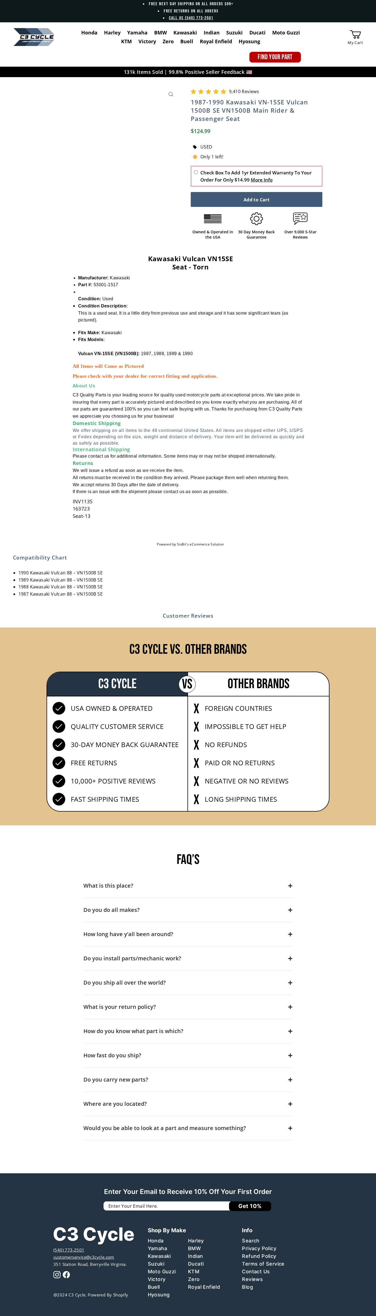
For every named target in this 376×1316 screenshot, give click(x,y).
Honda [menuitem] (89, 32)
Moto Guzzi (162, 1271)
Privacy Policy (259, 1248)
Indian (195, 1256)
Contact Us (256, 1271)
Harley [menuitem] (112, 32)
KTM (193, 1271)
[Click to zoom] (171, 94)
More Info (262, 180)
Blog (247, 1287)
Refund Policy (259, 1256)
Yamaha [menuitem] (137, 32)
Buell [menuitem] (186, 41)
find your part (275, 57)
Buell (154, 1287)
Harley (196, 1241)
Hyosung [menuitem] (249, 41)
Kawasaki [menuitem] (185, 32)
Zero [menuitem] (168, 41)
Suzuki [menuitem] (234, 32)
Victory (157, 1279)
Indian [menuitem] (212, 32)
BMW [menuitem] (160, 32)
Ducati (196, 1264)
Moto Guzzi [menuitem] (286, 32)
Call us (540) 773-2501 (191, 18)
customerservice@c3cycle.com (83, 1257)
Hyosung (159, 1295)
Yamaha (157, 1248)
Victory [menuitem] (147, 41)
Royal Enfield (204, 1287)
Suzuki (156, 1264)
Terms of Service (263, 1264)
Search (250, 1241)
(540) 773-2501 (69, 1250)
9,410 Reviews (244, 91)
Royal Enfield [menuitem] (216, 41)
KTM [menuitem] (126, 41)
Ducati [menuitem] (257, 32)
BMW (194, 1248)
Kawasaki (159, 1256)
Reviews (252, 1279)
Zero (194, 1279)
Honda (156, 1241)
